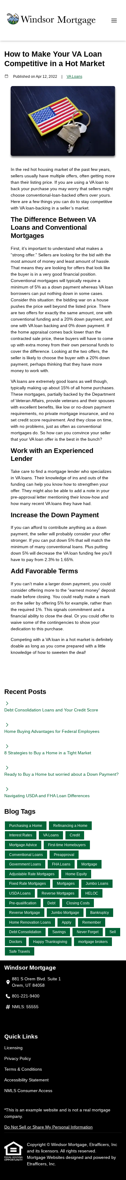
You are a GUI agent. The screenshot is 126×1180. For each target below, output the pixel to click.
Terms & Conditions (23, 1069)
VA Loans (74, 76)
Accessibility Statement (26, 1079)
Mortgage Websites (46, 1157)
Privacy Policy (17, 1058)
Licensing (13, 1047)
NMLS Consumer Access (28, 1090)
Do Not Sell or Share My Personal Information (48, 1127)
